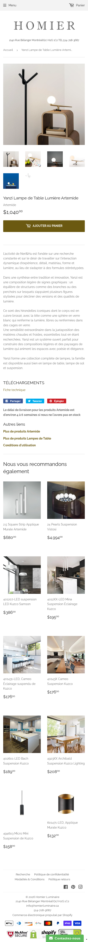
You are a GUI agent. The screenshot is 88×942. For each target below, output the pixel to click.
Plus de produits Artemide (21, 431)
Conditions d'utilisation (19, 445)
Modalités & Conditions (29, 879)
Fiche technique (14, 390)
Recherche (23, 874)
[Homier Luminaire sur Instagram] (80, 887)
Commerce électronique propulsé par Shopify (42, 915)
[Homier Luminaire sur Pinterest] (73, 887)
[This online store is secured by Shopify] (43, 938)
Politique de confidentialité (51, 874)
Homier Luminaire (47, 897)
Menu (12, 5)
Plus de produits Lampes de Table (27, 438)
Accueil (8, 50)
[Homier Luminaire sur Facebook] (65, 887)
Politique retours (59, 879)
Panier (80, 5)
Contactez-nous (67, 938)
